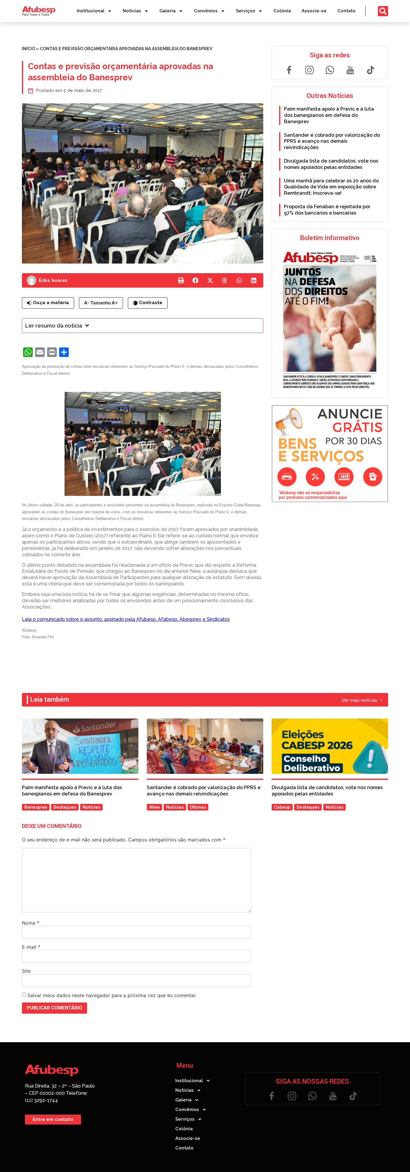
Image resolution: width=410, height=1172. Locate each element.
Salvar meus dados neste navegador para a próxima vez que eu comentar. (112, 995)
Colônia (282, 11)
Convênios (206, 11)
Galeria (167, 11)
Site (26, 971)
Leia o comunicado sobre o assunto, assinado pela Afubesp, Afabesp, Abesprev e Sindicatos (126, 619)
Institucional (90, 11)
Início (28, 48)
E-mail (31, 947)
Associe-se (314, 11)
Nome (30, 922)
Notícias (132, 11)
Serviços (245, 11)
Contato (346, 11)
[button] (181, 280)
